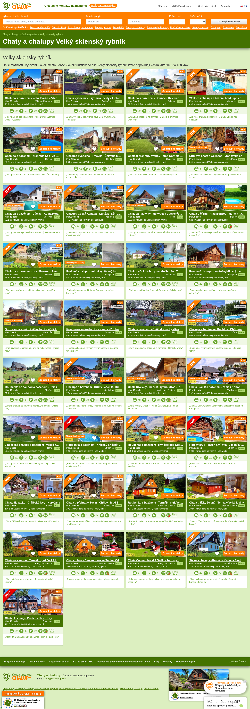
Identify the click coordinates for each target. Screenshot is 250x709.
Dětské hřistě (59, 27)
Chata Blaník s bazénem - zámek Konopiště (217, 387)
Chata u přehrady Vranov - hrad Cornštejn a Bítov (159, 155)
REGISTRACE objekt (206, 6)
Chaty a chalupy (11, 34)
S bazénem (74, 27)
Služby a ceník (37, 661)
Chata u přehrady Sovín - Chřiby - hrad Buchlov (97, 502)
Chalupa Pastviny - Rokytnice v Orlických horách (159, 213)
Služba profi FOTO (83, 661)
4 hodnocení (56, 75)
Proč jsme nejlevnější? (103, 5)
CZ (241, 6)
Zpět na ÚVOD (237, 661)
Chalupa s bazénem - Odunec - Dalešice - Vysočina (160, 98)
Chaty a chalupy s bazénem (103, 688)
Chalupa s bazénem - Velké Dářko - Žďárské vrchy (37, 98)
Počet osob (175, 16)
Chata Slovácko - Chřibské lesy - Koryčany (32, 502)
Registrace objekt (185, 661)
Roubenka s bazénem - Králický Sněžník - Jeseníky (99, 444)
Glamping (216, 27)
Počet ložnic (196, 16)
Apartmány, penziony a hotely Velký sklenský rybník (30, 688)
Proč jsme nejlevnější (14, 661)
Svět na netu (151, 688)
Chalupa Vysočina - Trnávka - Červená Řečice (95, 155)
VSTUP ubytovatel (181, 6)
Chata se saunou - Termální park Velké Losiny (34, 560)
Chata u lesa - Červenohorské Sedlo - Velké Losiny (98, 560)
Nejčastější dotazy (59, 661)
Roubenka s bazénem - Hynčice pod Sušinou (157, 444)
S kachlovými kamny (158, 27)
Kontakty (225, 6)
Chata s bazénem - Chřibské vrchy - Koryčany (157, 329)
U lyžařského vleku (180, 27)
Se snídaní (241, 27)
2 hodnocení (179, 75)
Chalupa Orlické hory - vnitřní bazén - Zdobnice (158, 271)
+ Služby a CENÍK (23, 694)
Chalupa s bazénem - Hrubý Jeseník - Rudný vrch (98, 387)
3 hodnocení (117, 422)
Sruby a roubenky (135, 27)
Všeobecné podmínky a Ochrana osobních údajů (123, 661)
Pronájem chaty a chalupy (73, 688)
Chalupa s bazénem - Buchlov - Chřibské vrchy (219, 329)
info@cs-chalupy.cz (55, 678)
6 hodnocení (56, 190)
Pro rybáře (118, 27)
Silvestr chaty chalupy (131, 688)
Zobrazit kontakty (49, 91)
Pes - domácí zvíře (40, 27)
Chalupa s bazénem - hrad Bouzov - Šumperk (34, 271)
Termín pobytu (93, 16)
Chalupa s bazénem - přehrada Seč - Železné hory (37, 155)
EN (245, 6)
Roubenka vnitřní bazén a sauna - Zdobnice (94, 329)
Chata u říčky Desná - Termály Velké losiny (216, 502)
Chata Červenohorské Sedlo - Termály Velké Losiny (161, 560)
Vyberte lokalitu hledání (15, 16)
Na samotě (87, 27)
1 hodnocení (117, 75)
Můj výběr (163, 6)
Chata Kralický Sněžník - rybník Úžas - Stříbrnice (159, 387)
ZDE (52, 111)
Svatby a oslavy (200, 27)
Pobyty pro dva (103, 27)
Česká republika (29, 34)
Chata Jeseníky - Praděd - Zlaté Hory (28, 618)
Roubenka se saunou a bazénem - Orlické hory (35, 387)
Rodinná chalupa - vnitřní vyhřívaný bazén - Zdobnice (100, 271)
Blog (156, 661)
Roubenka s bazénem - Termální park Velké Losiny (160, 502)
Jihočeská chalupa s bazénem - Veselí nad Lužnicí (37, 444)
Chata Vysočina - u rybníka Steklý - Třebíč (93, 98)
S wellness (228, 27)
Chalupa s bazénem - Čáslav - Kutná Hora (32, 213)
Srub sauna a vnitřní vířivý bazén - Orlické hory (35, 329)
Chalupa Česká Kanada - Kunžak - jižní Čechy (95, 213)
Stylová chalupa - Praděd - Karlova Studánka (218, 560)
